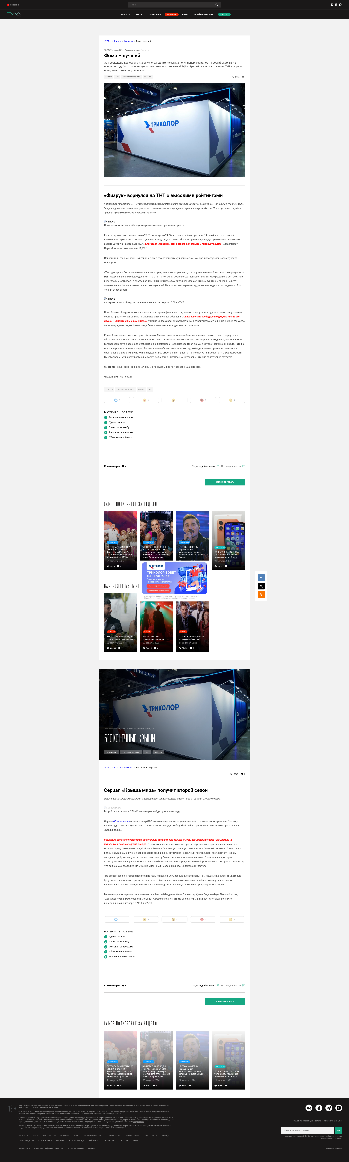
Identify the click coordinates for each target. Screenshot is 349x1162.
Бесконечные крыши (121, 417)
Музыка (60, 1140)
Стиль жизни (45, 1140)
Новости (147, 77)
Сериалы (64, 1136)
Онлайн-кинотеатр (93, 1136)
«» (121, 821)
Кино (76, 1136)
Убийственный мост (120, 437)
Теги (135, 1140)
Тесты (35, 1136)
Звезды (165, 1136)
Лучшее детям (26, 1140)
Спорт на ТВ (151, 1136)
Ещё (222, 14)
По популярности (231, 466)
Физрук (109, 77)
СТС (147, 752)
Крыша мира (111, 752)
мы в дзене (14, 5)
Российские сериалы (132, 77)
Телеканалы (49, 1136)
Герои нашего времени (122, 956)
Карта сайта (24, 1148)
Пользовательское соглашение (81, 1148)
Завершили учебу (119, 427)
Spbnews (338, 1148)
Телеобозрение (133, 1136)
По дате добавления (203, 466)
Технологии (114, 1136)
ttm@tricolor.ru (138, 1122)
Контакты (123, 1140)
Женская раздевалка (121, 432)
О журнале (108, 1140)
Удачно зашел (117, 422)
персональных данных (331, 1138)
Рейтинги (93, 1140)
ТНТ (117, 77)
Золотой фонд (76, 1140)
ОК (338, 1130)
